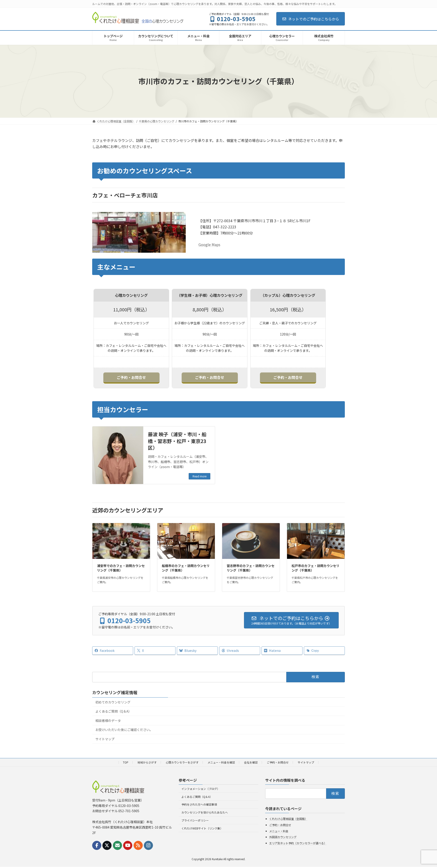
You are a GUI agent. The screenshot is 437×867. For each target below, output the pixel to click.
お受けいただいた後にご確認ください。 (124, 729)
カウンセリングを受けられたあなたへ (204, 812)
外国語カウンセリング (283, 837)
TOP (125, 762)
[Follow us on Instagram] (148, 845)
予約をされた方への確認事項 (199, 805)
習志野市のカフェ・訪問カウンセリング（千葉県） (250, 567)
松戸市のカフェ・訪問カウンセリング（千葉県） (315, 567)
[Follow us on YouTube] (127, 845)
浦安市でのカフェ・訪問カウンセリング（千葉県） (121, 567)
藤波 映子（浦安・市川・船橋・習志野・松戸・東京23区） (177, 441)
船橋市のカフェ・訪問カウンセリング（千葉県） (186, 567)
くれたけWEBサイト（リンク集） (202, 828)
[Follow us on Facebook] (96, 845)
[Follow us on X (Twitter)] (107, 845)
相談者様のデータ (108, 720)
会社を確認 (251, 762)
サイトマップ (104, 739)
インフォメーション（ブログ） (200, 789)
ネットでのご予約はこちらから (313, 19)
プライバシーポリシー (195, 820)
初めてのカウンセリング (112, 702)
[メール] (117, 845)
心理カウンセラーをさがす (182, 762)
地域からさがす (147, 762)
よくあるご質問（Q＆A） (113, 711)
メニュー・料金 (278, 831)
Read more (199, 476)
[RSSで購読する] (138, 845)
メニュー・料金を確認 (221, 762)
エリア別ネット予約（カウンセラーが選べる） (298, 843)
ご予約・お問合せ (131, 377)
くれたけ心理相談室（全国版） (288, 819)
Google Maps (209, 244)
